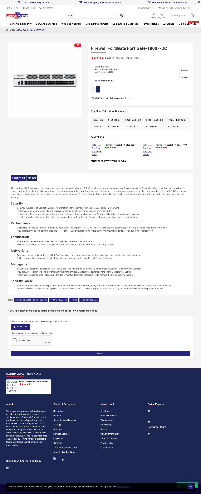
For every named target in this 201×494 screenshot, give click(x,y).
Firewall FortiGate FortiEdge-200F (120, 145)
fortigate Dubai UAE (89, 300)
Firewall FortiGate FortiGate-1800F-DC (31, 300)
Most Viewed (34, 374)
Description (18, 178)
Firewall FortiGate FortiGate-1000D (171, 145)
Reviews (32, 178)
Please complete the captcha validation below (32, 333)
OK (190, 487)
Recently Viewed (15, 374)
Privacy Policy (123, 486)
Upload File (21, 327)
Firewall (74, 300)
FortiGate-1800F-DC (58, 300)
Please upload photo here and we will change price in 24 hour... (39, 321)
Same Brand (97, 137)
